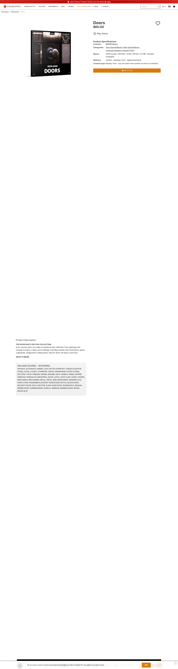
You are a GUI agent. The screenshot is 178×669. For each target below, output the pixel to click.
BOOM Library (15, 12)
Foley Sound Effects (131, 47)
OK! (146, 665)
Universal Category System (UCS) (120, 50)
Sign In (164, 6)
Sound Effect (5, 12)
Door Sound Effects (114, 47)
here (109, 2)
